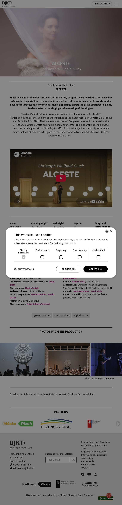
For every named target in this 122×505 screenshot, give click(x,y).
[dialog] (61, 252)
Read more (70, 243)
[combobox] (106, 231)
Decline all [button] (69, 269)
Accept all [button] (95, 269)
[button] (24, 269)
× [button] (111, 231)
